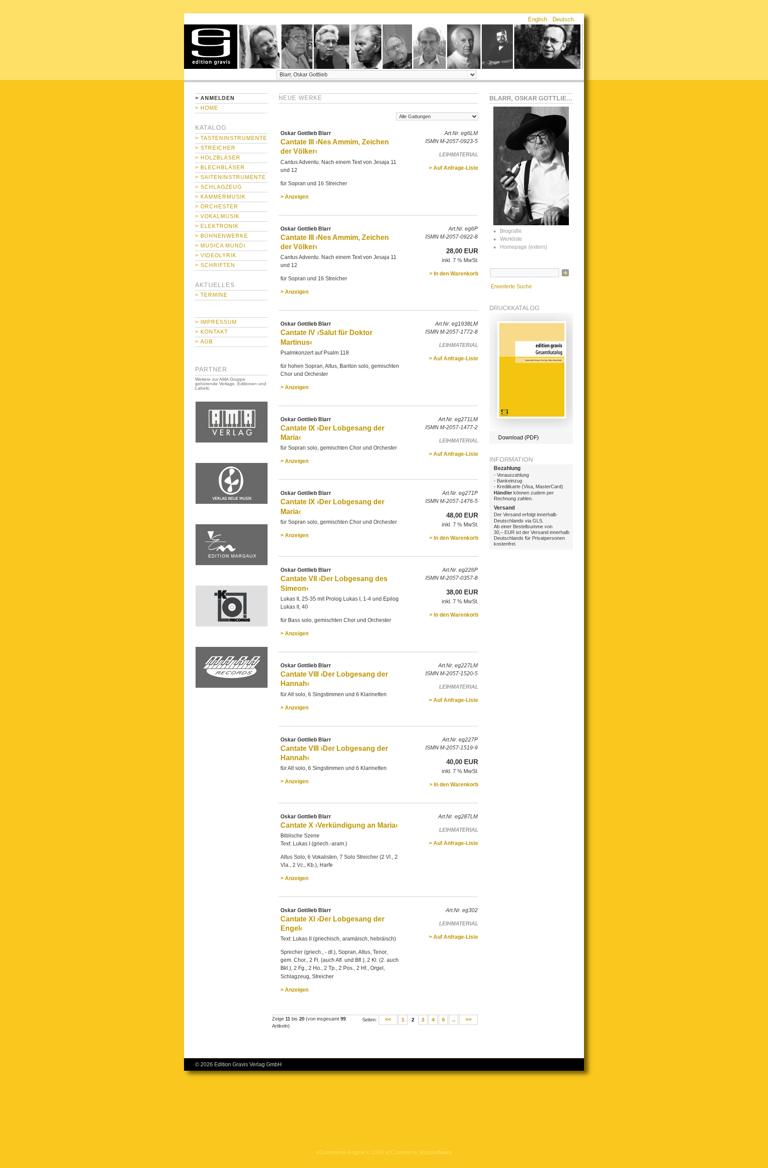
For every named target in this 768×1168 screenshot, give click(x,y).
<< (388, 1020)
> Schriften (215, 265)
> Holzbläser (217, 158)
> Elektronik (217, 226)
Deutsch (563, 19)
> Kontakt (211, 332)
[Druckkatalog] (531, 430)
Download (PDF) (518, 438)
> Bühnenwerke (221, 236)
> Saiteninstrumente (230, 177)
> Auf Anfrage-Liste (453, 168)
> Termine (211, 295)
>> (468, 1020)
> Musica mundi (220, 246)
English (537, 19)
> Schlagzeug (218, 187)
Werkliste (511, 239)
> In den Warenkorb (453, 274)
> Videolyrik (215, 255)
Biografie (511, 231)
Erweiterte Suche (511, 286)
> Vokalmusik (217, 216)
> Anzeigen (294, 197)
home (210, 46)
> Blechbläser (220, 167)
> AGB (204, 342)
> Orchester (216, 206)
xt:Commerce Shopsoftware (418, 1152)
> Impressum (216, 322)
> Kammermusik (220, 197)
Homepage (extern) (523, 247)
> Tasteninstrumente (231, 138)
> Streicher (215, 148)
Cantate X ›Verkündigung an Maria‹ (339, 825)
